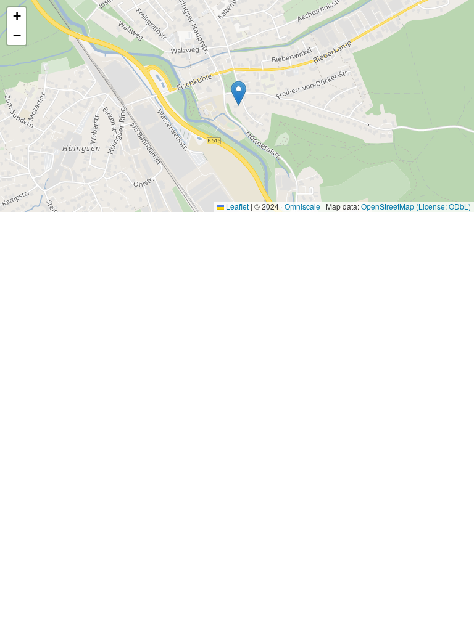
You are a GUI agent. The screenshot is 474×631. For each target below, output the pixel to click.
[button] (238, 93)
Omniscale (302, 206)
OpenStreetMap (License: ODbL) (416, 206)
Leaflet (236, 206)
